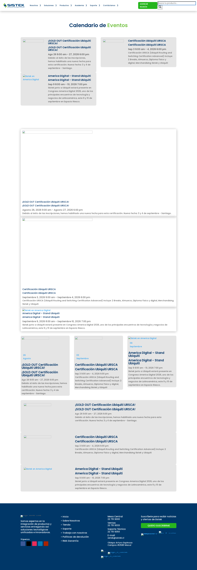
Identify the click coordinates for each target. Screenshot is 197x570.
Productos (64, 5)
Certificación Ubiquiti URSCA (39, 289)
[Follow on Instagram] (34, 543)
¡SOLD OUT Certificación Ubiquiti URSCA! (45, 201)
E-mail (111, 535)
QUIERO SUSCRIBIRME (159, 525)
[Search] (160, 7)
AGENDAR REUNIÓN (144, 5)
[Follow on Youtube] (46, 543)
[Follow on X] (28, 543)
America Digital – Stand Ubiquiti (41, 313)
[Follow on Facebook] (23, 543)
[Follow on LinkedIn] (40, 543)
